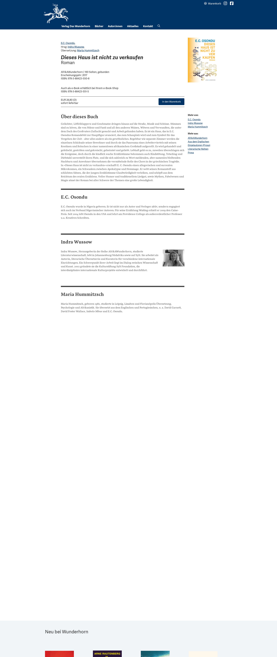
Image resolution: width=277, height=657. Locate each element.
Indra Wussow (76, 46)
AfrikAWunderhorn (197, 138)
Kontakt (148, 26)
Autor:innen (115, 26)
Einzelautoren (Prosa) (199, 145)
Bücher (99, 26)
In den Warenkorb (171, 101)
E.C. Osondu (68, 43)
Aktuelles (132, 26)
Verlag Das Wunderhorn (75, 26)
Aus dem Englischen (198, 141)
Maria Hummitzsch (88, 50)
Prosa (191, 152)
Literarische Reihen (198, 149)
